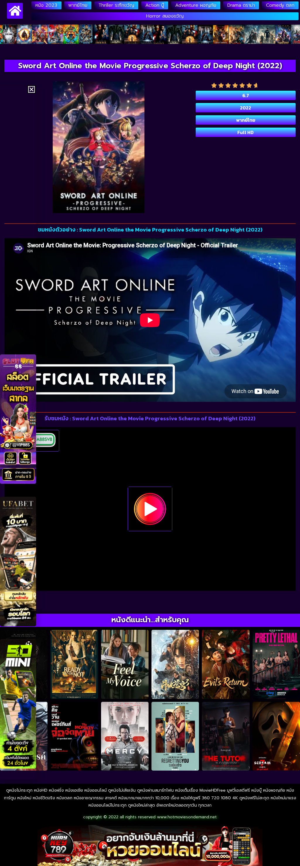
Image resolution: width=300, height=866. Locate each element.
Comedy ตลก (280, 5)
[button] (31, 89)
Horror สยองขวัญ (165, 16)
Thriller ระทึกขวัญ (116, 5)
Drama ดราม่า (241, 5)
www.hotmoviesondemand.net (187, 817)
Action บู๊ (154, 5)
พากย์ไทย (77, 5)
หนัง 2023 (46, 5)
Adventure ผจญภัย (195, 5)
